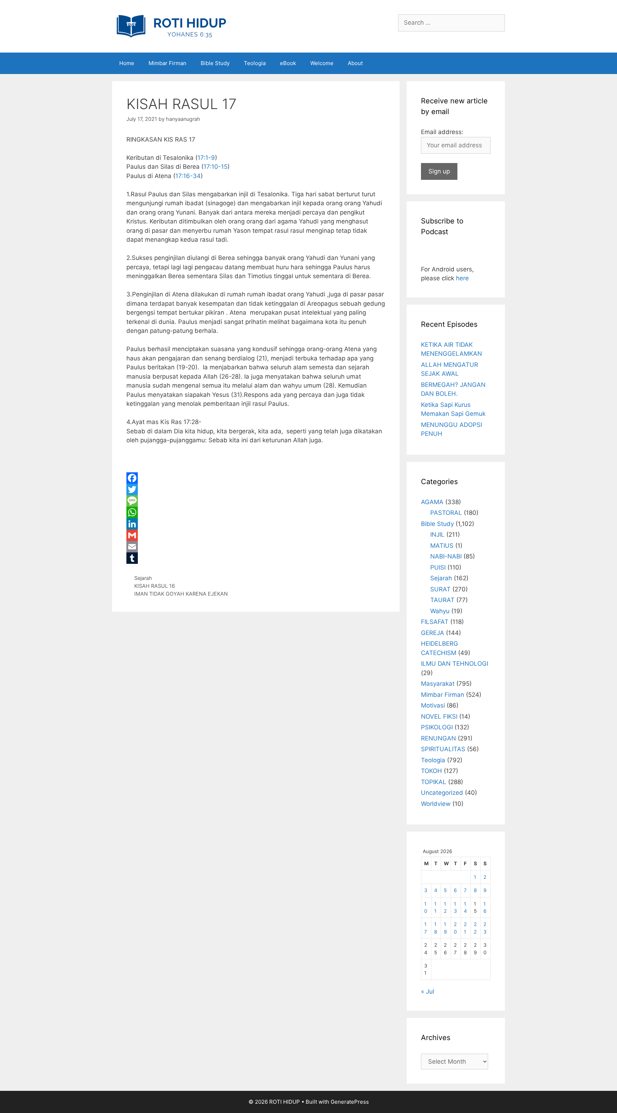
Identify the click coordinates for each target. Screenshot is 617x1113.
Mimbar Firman (167, 63)
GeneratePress (350, 1101)
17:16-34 (188, 175)
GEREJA (432, 632)
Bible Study (215, 63)
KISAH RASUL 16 (154, 586)
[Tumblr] (255, 558)
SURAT (440, 589)
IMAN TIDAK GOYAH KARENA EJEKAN (181, 594)
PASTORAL (446, 512)
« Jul (427, 991)
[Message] (255, 501)
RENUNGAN (438, 738)
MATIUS (441, 545)
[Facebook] (255, 478)
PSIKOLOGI (437, 727)
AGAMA (432, 502)
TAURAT (442, 600)
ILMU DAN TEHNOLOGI (454, 663)
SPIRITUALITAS (443, 749)
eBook (288, 63)
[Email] (255, 546)
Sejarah (143, 578)
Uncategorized (442, 792)
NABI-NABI (446, 556)
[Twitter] (255, 489)
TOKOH (431, 770)
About (355, 63)
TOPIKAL (433, 781)
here (462, 278)
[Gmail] (255, 535)
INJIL (437, 534)
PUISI (438, 567)
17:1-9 (206, 157)
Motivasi (433, 705)
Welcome (321, 63)
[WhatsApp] (255, 512)
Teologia (255, 63)
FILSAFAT (434, 621)
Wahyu (440, 611)
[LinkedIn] (255, 524)
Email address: (442, 132)
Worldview (436, 803)
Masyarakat (438, 683)
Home (126, 63)
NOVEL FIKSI (439, 716)
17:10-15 (215, 166)
